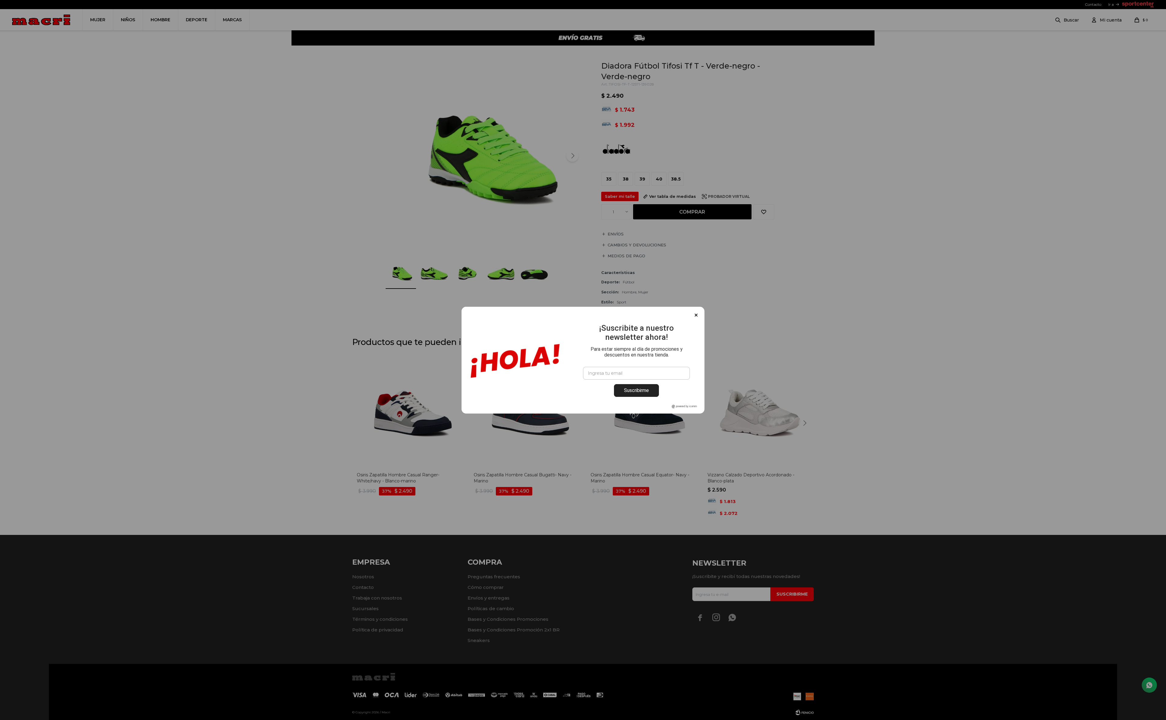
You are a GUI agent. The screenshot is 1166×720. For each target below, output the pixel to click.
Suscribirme (636, 390)
